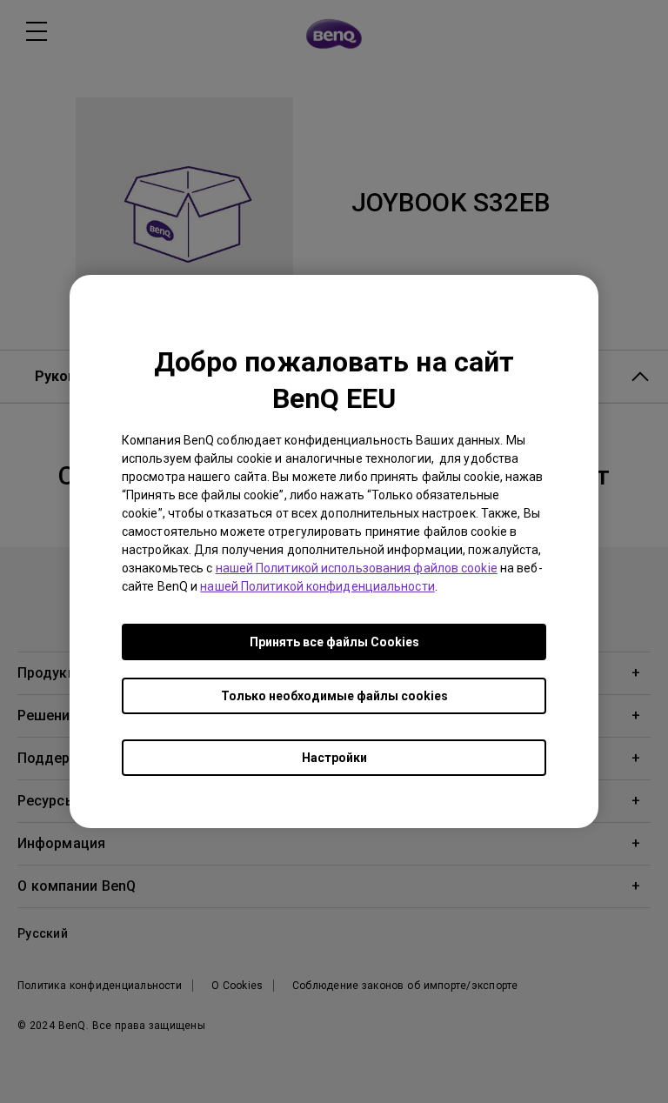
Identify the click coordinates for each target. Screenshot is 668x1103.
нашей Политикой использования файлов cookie (357, 568)
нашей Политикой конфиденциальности (317, 586)
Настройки (334, 758)
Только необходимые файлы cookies (334, 696)
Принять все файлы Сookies (334, 642)
